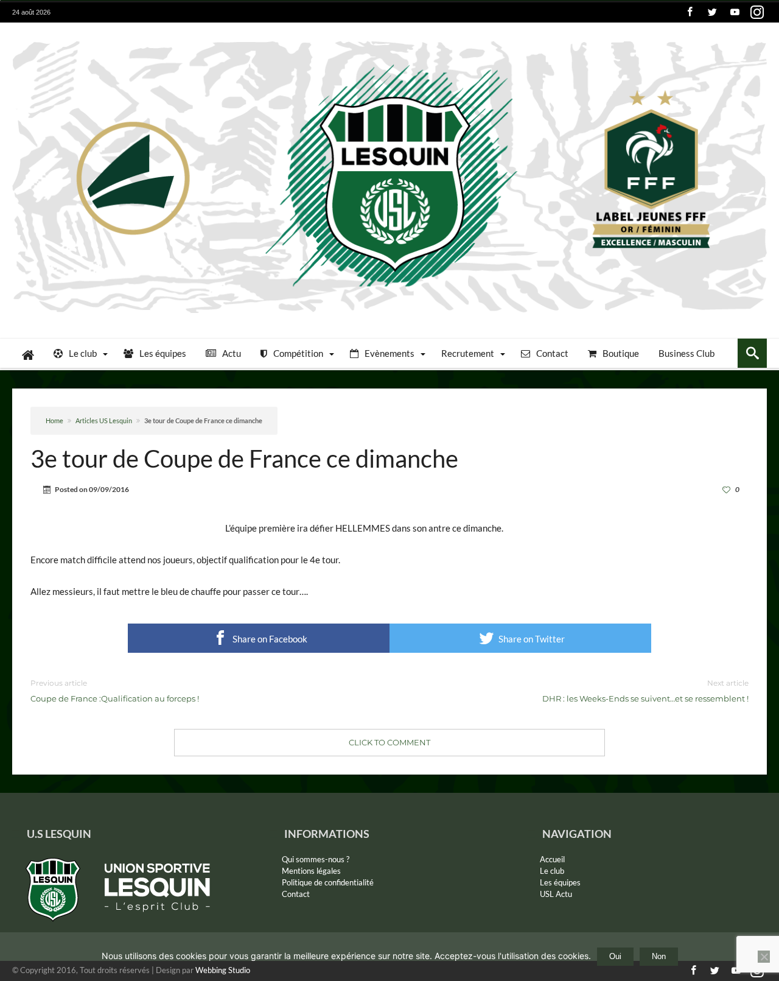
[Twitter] (712, 12)
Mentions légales (311, 871)
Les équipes (560, 882)
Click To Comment (389, 742)
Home (54, 420)
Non (659, 956)
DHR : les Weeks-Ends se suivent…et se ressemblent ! (645, 690)
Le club (552, 871)
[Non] (764, 957)
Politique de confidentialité (328, 882)
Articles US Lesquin (103, 420)
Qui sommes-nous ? (315, 859)
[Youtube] (734, 12)
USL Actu (556, 894)
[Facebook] (689, 12)
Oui (615, 956)
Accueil (552, 859)
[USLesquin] (389, 40)
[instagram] (757, 12)
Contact (296, 894)
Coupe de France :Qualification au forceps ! (114, 690)
